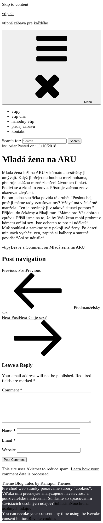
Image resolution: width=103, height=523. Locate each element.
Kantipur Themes (55, 483)
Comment (12, 390)
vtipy (15, 111)
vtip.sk (8, 13)
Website (9, 449)
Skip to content (15, 4)
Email (9, 440)
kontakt (17, 131)
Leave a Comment (48, 247)
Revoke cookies (42, 518)
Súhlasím (62, 503)
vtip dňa (18, 116)
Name (9, 430)
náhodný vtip (22, 121)
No (72, 503)
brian (13, 146)
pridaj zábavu (23, 126)
